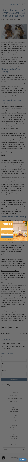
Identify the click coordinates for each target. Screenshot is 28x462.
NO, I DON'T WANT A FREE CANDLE (7, 239)
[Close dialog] (27, 221)
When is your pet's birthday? (4, 233)
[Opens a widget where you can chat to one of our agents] (23, 459)
